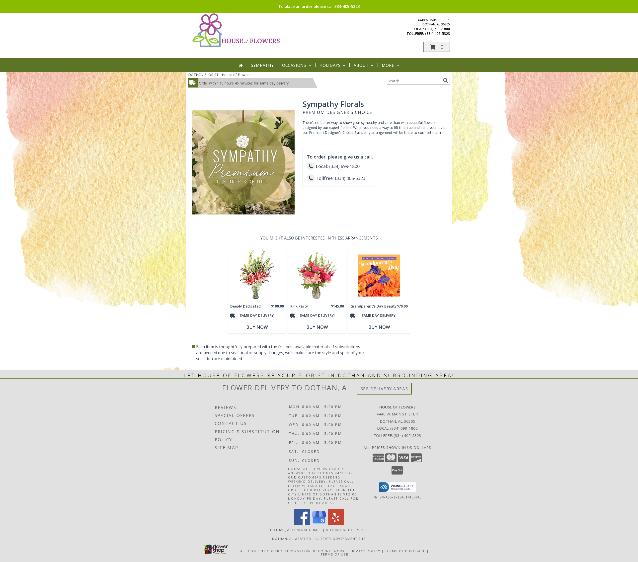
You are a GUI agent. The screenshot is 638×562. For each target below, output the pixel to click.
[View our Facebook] (302, 523)
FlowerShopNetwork (322, 551)
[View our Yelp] (336, 523)
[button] (436, 47)
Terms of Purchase (405, 551)
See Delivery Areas (384, 389)
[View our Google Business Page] (319, 523)
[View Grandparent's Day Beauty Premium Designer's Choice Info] (379, 275)
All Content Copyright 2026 (269, 551)
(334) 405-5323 (437, 33)
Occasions (294, 65)
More (388, 65)
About (361, 65)
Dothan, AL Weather (291, 538)
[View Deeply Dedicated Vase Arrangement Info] (257, 275)
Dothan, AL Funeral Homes (296, 530)
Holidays (329, 65)
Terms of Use (334, 554)
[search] (446, 80)
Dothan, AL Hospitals (347, 530)
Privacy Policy (365, 551)
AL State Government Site (341, 538)
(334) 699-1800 (437, 28)
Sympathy (262, 65)
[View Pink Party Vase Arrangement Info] (317, 275)
